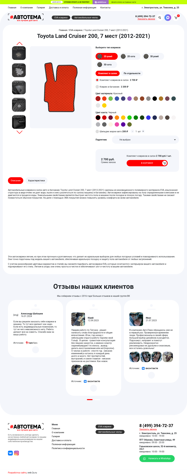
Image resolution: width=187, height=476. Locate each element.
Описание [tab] (16, 180)
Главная (12, 7)
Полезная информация (84, 7)
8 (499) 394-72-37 (145, 16)
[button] (19, 43)
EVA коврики (60, 17)
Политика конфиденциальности (68, 448)
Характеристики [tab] (36, 180)
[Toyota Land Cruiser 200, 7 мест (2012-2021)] (19, 53)
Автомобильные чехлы (86, 17)
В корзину (147, 163)
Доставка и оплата (59, 7)
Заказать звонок (146, 19)
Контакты (105, 7)
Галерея (41, 7)
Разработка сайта (17, 472)
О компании (26, 7)
